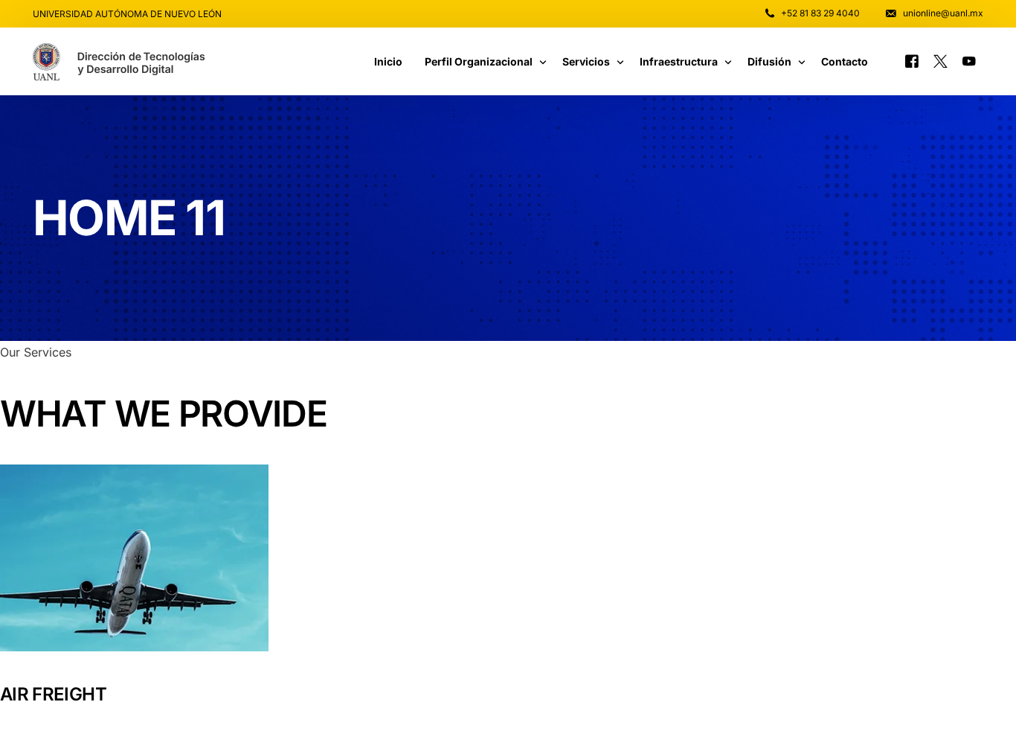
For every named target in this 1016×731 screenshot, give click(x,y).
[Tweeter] (940, 60)
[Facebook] (912, 60)
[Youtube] (969, 60)
